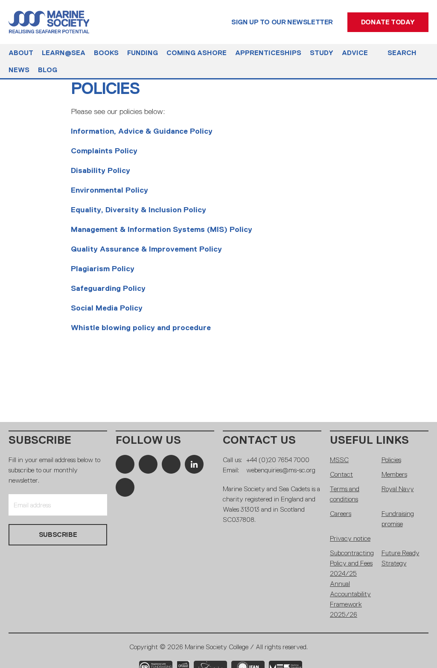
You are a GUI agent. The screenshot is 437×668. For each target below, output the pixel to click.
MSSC (339, 459)
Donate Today (388, 22)
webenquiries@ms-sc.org (280, 470)
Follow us (148, 440)
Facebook (125, 464)
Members (394, 474)
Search (402, 52)
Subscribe (40, 440)
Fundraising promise (398, 518)
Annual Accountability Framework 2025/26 (350, 599)
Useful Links (369, 440)
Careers (340, 513)
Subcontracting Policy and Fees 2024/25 (352, 563)
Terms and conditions (344, 494)
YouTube (125, 487)
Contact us (259, 440)
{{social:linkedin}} (194, 464)
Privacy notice (350, 538)
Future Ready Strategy (401, 558)
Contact (341, 474)
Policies (391, 459)
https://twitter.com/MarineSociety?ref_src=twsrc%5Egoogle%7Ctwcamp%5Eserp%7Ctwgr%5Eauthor (148, 464)
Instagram (171, 464)
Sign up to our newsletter (282, 22)
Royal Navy (398, 488)
